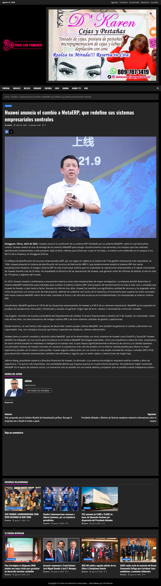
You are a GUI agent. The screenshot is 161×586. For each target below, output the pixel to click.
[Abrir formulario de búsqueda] (158, 88)
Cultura (48, 88)
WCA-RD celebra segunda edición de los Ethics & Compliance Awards (99, 567)
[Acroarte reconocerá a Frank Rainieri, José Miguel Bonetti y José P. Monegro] (61, 550)
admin (9, 125)
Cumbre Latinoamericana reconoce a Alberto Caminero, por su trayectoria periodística (59, 517)
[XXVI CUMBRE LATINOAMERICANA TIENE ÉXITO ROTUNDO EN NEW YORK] (23, 499)
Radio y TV (76, 88)
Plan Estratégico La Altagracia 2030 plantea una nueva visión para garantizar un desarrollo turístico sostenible (22, 568)
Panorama (10, 508)
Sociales (154, 2)
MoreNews (94, 583)
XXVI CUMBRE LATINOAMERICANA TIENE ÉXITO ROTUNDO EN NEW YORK (22, 516)
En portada (134, 2)
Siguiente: (118, 417)
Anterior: (38, 417)
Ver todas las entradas (38, 390)
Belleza (27, 88)
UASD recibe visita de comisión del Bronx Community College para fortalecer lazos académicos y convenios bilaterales (138, 568)
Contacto (124, 2)
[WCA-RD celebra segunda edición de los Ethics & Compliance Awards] (100, 550)
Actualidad (11, 559)
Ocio (57, 88)
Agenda (114, 2)
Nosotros (145, 2)
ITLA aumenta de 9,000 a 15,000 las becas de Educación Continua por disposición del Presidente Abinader (97, 517)
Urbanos (37, 88)
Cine (86, 88)
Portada (6, 88)
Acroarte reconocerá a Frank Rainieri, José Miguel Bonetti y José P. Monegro (59, 567)
